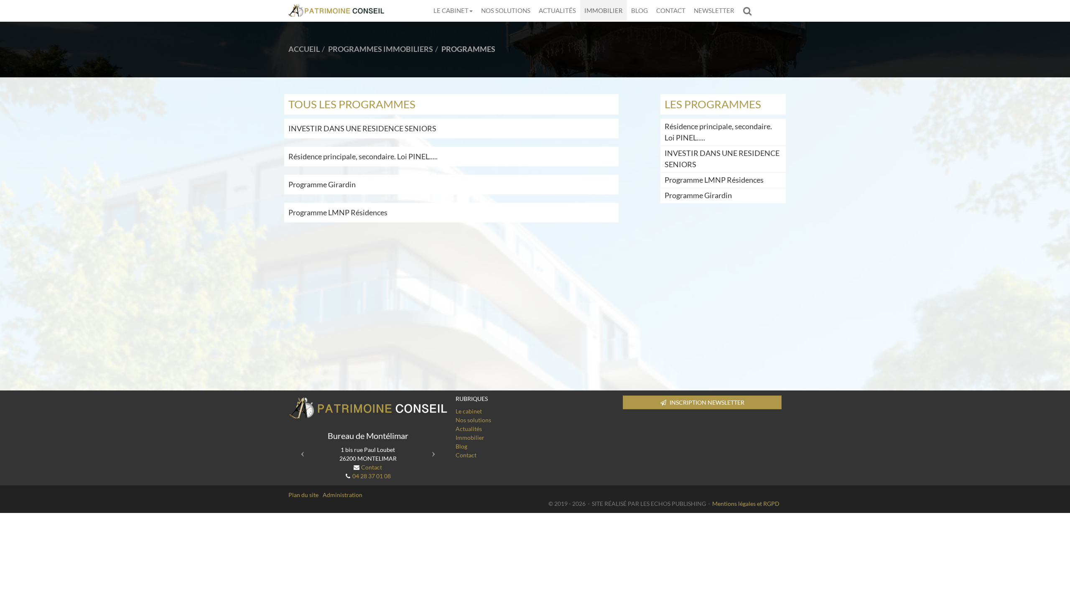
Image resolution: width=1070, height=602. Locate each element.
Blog (639, 10)
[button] (300, 450)
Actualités (557, 10)
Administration (342, 494)
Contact (670, 10)
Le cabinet (451, 10)
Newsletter (714, 10)
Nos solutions (505, 10)
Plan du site (303, 494)
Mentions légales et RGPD (746, 503)
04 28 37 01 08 (371, 476)
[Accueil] (367, 408)
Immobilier (603, 10)
